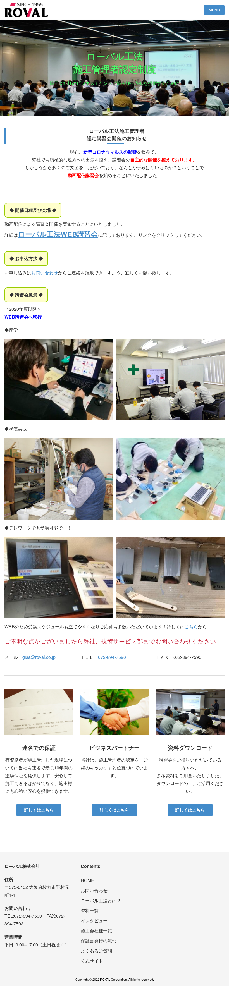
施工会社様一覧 (96, 930)
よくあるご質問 (96, 950)
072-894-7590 (112, 657)
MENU (214, 10)
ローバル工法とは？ (101, 900)
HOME (87, 880)
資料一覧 (90, 910)
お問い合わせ (44, 272)
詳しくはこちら (39, 810)
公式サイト (92, 961)
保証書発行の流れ (98, 940)
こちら (191, 626)
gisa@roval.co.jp (39, 657)
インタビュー (94, 920)
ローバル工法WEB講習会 (58, 234)
